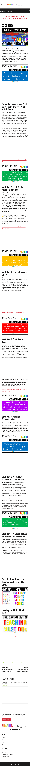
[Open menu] (1, 4)
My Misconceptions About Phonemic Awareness (7, 670)
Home (1, 9)
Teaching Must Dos (21, 662)
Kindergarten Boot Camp (6, 11)
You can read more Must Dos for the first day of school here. (14, 390)
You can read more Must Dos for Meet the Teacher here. (13, 227)
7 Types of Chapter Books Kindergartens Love (22, 670)
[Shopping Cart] (29, 10)
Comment (5, 685)
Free (20, 9)
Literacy (4, 752)
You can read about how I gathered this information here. (13, 313)
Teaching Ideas (5, 756)
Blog (8, 9)
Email (4, 711)
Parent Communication (8, 662)
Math (3, 751)
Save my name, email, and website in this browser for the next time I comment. (14, 715)
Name (4, 705)
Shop (17, 9)
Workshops (12, 9)
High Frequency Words (7, 754)
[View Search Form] (28, 4)
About (5, 9)
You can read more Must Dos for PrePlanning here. (14, 160)
